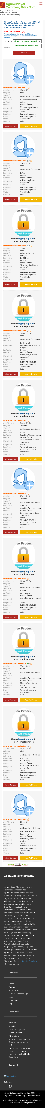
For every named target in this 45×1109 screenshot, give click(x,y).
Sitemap (12, 1023)
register (29, 238)
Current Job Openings (18, 994)
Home (11, 984)
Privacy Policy (14, 1036)
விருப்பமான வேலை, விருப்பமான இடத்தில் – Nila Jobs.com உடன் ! (19, 1042)
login (21, 238)
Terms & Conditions (17, 1033)
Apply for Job (14, 990)
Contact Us (13, 1000)
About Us (12, 1026)
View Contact (11, 126)
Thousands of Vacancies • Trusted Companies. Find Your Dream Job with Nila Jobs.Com (20, 1052)
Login (11, 997)
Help (10, 1004)
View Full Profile (31, 126)
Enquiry (12, 987)
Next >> (25, 864)
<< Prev (11, 864)
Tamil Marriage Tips (17, 1029)
